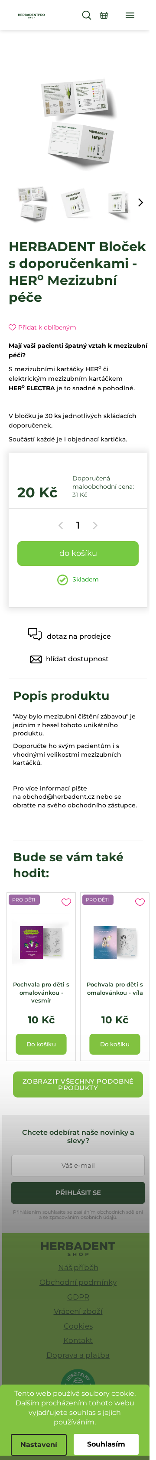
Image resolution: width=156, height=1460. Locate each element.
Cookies (78, 1326)
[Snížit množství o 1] (62, 525)
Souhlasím (106, 1444)
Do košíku (78, 553)
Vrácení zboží (78, 1311)
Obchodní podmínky (78, 1282)
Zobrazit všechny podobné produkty (78, 1084)
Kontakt (78, 1340)
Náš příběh (78, 1267)
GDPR (78, 1297)
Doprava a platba (78, 1355)
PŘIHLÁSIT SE (78, 1193)
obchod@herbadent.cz (58, 796)
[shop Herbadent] (78, 1249)
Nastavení (38, 1444)
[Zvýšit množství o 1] (93, 525)
